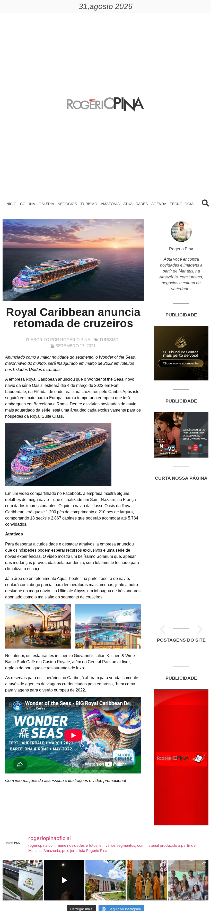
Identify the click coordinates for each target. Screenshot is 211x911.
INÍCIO (10, 204)
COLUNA (27, 204)
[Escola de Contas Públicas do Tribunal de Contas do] (23, 880)
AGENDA (158, 204)
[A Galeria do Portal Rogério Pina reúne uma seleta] (188, 880)
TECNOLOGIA (182, 204)
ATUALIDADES (135, 204)
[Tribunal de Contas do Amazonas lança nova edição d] (105, 880)
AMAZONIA (110, 204)
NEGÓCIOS (67, 204)
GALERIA (46, 204)
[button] (163, 629)
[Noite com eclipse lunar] (64, 880)
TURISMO (89, 204)
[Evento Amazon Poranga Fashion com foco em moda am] (147, 880)
